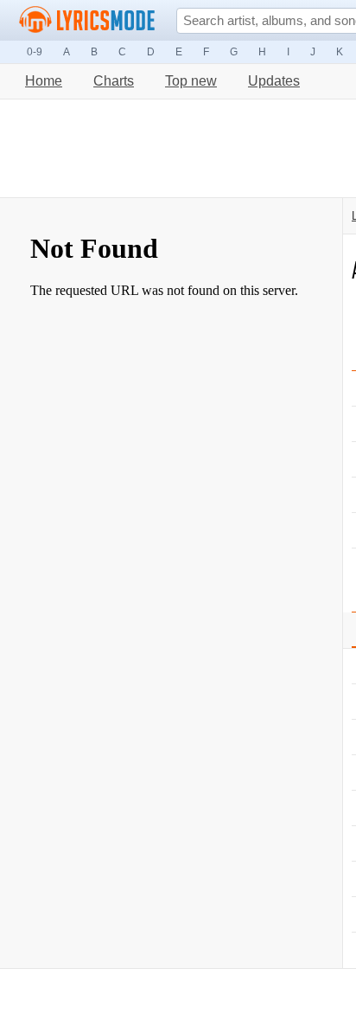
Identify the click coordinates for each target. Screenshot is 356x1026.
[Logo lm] (87, 20)
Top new (191, 81)
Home (43, 81)
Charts (113, 81)
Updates (274, 81)
